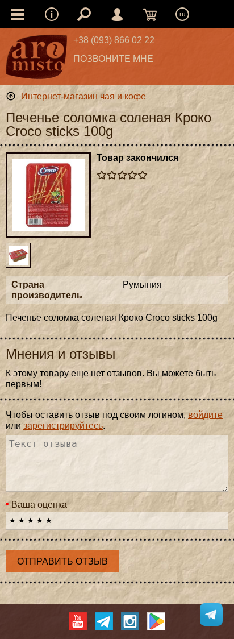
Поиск (84, 14)
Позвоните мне (113, 59)
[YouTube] (78, 621)
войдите (205, 415)
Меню (51, 14)
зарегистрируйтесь (63, 425)
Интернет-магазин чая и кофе (83, 96)
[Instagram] (130, 621)
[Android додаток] (156, 621)
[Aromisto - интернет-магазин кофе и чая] (37, 59)
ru (182, 14)
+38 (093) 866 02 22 (113, 40)
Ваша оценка (39, 504)
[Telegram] (104, 621)
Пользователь (117, 14)
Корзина (150, 14)
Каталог (17, 14)
